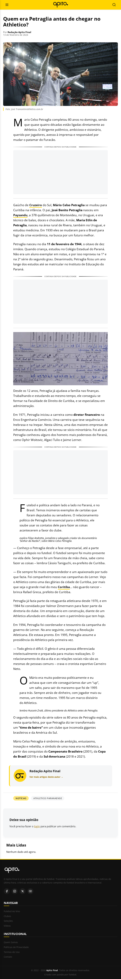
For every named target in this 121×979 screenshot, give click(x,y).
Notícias (21, 798)
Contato (8, 957)
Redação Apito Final (19, 32)
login (37, 826)
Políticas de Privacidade (16, 947)
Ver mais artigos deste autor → (46, 776)
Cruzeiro (35, 205)
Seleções (8, 921)
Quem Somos (11, 942)
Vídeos (7, 926)
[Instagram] (15, 891)
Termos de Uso (12, 952)
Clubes (7, 916)
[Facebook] (7, 891)
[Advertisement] (60, 172)
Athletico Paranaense (47, 798)
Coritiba (64, 587)
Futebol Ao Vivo (12, 911)
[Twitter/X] (23, 891)
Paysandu (20, 215)
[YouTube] (30, 891)
